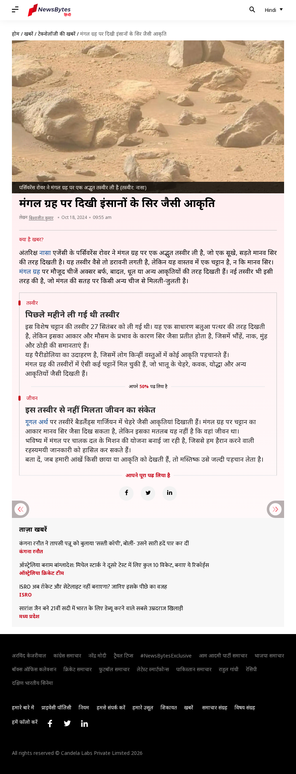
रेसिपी (251, 669)
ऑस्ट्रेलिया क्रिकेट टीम (41, 573)
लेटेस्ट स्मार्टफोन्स (153, 669)
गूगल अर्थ (36, 421)
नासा (45, 252)
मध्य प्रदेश (29, 616)
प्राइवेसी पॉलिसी (56, 707)
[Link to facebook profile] (49, 723)
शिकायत (169, 707)
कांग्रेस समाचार (67, 655)
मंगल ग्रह (29, 271)
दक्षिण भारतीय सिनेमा (32, 683)
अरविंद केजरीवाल (29, 655)
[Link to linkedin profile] (84, 723)
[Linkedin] (169, 493)
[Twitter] (148, 493)
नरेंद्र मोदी (97, 655)
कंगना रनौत (31, 551)
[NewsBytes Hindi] (49, 10)
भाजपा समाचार (269, 655)
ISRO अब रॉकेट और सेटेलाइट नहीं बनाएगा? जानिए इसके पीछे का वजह (93, 587)
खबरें (28, 33)
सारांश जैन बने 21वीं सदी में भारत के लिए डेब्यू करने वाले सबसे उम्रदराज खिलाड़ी (101, 608)
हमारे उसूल (142, 707)
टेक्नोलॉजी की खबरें (56, 33)
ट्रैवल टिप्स (123, 655)
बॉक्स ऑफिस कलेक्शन (34, 669)
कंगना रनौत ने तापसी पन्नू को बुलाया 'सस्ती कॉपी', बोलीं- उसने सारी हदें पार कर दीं (104, 543)
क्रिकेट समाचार (78, 669)
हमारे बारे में (23, 707)
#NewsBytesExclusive (166, 655)
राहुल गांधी (229, 669)
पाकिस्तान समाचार (194, 669)
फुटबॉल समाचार (114, 669)
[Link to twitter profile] (67, 723)
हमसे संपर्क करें (111, 707)
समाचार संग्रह (214, 707)
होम (15, 33)
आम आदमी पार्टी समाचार (223, 655)
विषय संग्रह (245, 707)
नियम (84, 707)
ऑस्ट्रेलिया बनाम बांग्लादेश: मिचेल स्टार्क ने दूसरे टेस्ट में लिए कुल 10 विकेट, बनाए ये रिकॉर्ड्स (114, 565)
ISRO (25, 595)
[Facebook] (126, 493)
